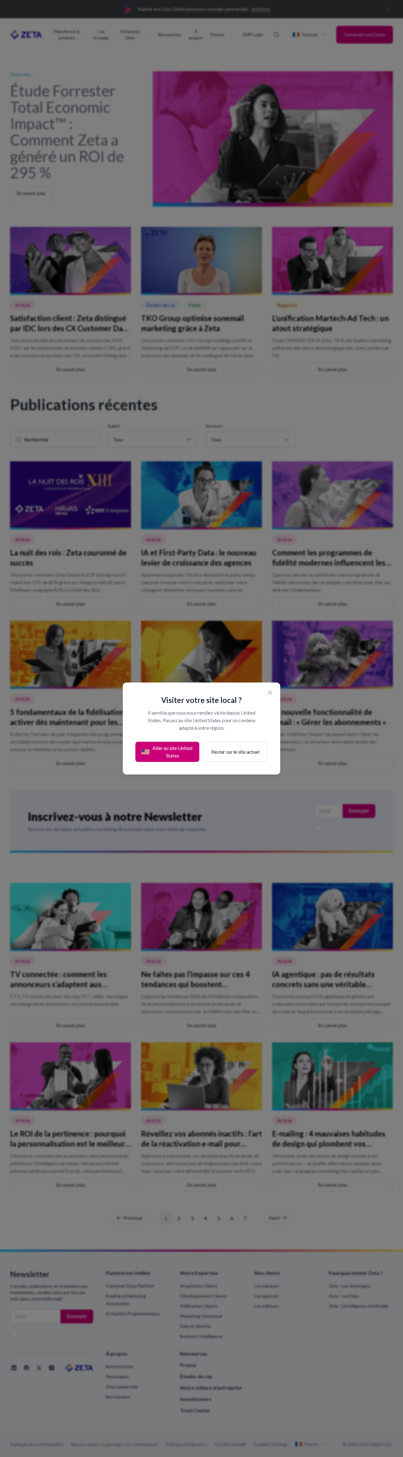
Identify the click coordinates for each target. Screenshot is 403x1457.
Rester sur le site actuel (235, 752)
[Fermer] (270, 693)
